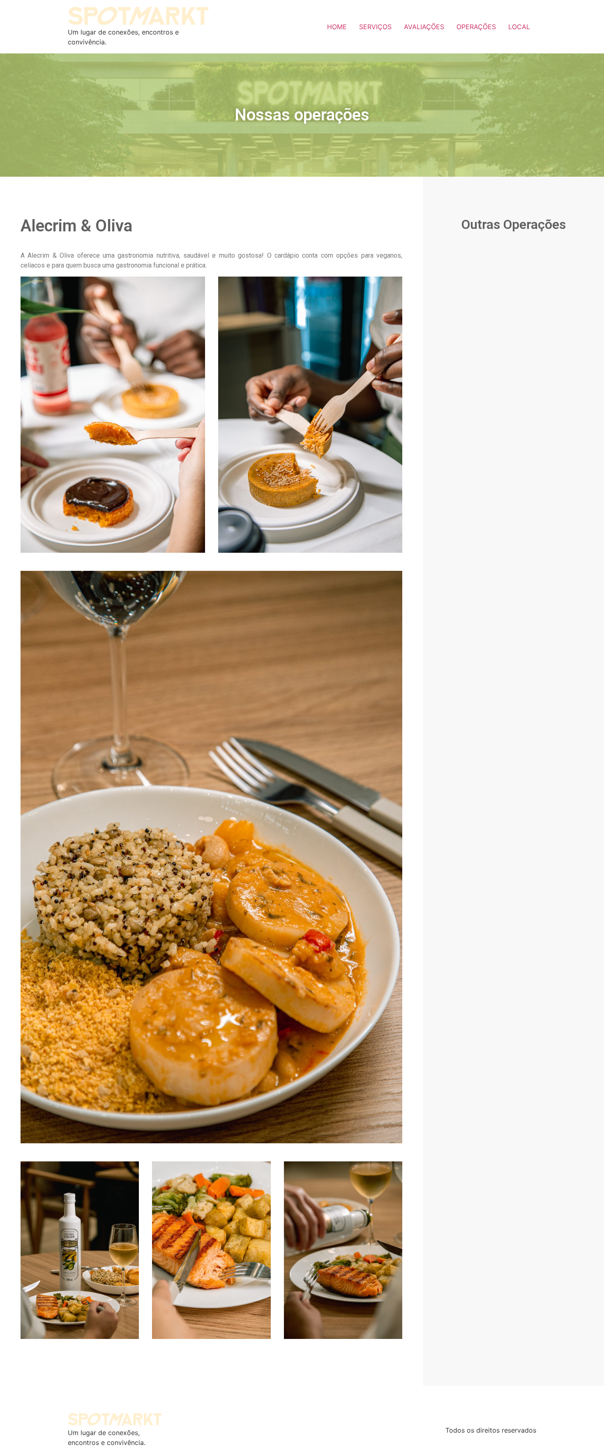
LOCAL (519, 27)
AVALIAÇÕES (424, 27)
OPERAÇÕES (476, 27)
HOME (337, 27)
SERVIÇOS (375, 27)
